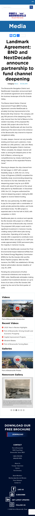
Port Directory (18, 470)
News (16, 84)
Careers (17, 468)
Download (17, 434)
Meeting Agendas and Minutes (17, 478)
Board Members (17, 475)
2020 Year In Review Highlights (15, 327)
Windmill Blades (10, 341)
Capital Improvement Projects (15, 337)
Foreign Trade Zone (17, 466)
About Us (17, 463)
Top (33, 513)
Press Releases (17, 480)
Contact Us (17, 483)
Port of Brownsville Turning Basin (16, 344)
